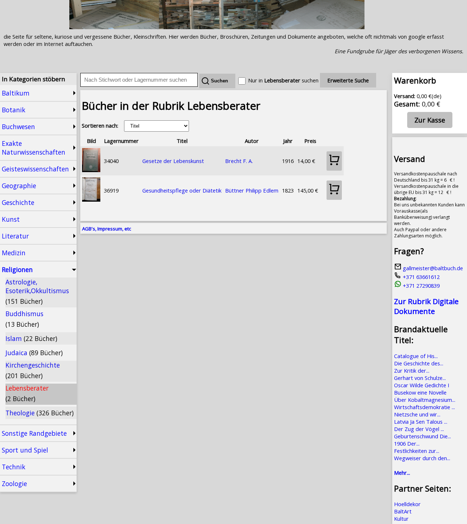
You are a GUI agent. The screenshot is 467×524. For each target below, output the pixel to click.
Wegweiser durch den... (422, 458)
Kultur (401, 518)
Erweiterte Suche (348, 80)
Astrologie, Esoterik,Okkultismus (37, 291)
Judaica (34, 352)
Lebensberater (27, 393)
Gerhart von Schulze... (420, 377)
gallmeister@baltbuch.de (432, 268)
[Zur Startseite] (216, 27)
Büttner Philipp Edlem (251, 190)
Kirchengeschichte (32, 370)
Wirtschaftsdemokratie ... (424, 407)
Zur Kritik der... (411, 370)
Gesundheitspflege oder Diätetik (181, 190)
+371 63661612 (420, 276)
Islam (31, 338)
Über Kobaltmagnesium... (424, 399)
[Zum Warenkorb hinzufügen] (334, 161)
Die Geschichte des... (418, 363)
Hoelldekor (407, 504)
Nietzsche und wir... (417, 414)
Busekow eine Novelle (420, 392)
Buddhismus (24, 319)
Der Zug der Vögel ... (419, 428)
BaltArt (403, 511)
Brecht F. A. (239, 160)
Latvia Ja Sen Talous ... (420, 421)
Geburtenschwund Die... (422, 436)
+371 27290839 (420, 285)
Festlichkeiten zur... (416, 450)
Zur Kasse (429, 120)
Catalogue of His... (416, 356)
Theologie (39, 412)
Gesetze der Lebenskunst (173, 160)
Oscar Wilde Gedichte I (421, 385)
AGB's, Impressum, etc (106, 228)
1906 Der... (407, 443)
